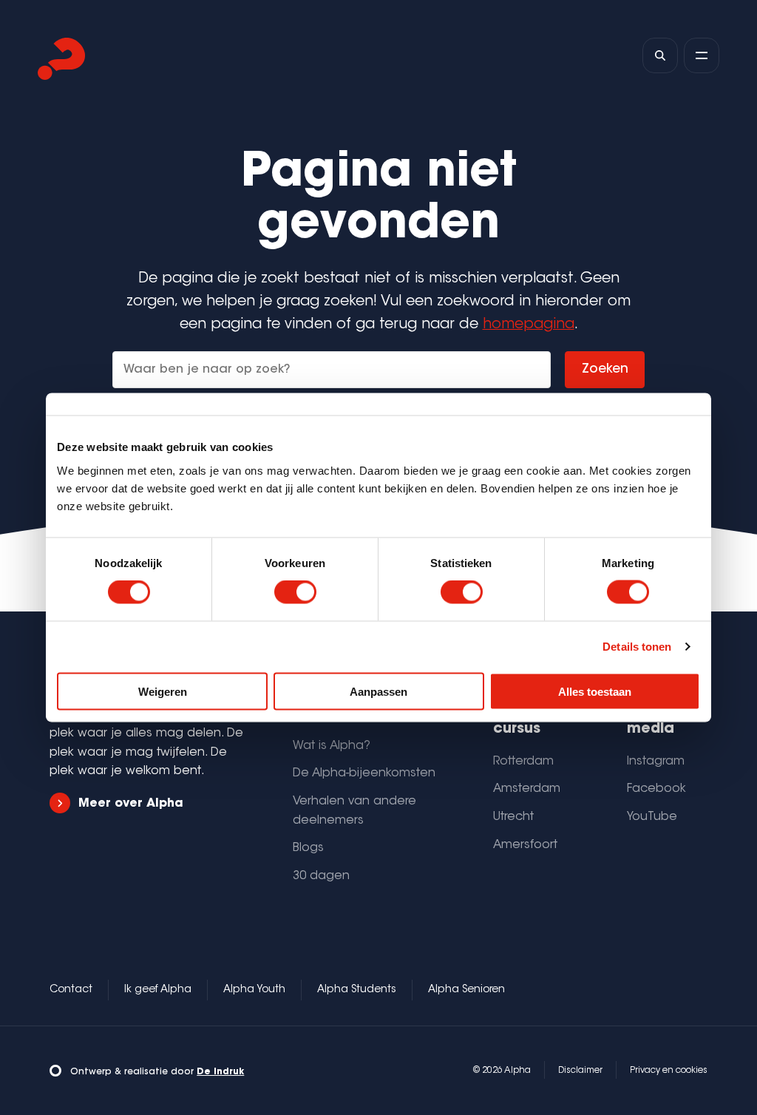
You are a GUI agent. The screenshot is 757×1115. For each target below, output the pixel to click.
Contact (71, 990)
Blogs (308, 848)
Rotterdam (523, 761)
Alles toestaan (594, 691)
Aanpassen (378, 691)
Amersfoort (525, 845)
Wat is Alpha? (331, 746)
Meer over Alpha (130, 804)
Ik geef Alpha (157, 990)
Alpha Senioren (466, 990)
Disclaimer (580, 1070)
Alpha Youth (254, 990)
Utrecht (513, 817)
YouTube (652, 817)
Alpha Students (356, 990)
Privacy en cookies (668, 1070)
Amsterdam (526, 789)
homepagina (528, 325)
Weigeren (162, 691)
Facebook (656, 789)
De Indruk (220, 1072)
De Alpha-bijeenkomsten (364, 773)
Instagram (656, 761)
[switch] (295, 592)
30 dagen (321, 876)
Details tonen (636, 646)
